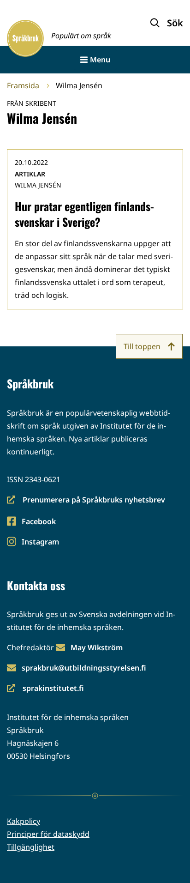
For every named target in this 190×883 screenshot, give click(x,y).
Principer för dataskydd (48, 834)
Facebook (38, 522)
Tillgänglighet (30, 847)
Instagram (40, 542)
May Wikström (97, 647)
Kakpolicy (23, 821)
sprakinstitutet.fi (45, 689)
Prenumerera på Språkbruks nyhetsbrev (86, 500)
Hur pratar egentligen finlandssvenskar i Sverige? (84, 214)
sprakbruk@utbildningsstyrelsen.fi (84, 668)
